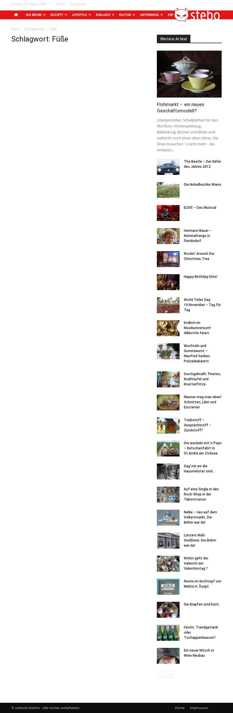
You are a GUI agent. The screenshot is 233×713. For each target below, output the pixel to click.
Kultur (125, 15)
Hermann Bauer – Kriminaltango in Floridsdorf (198, 236)
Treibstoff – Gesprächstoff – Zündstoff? (197, 425)
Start (15, 28)
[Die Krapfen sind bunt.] (168, 610)
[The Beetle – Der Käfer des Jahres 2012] (168, 167)
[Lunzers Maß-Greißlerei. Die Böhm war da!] (168, 541)
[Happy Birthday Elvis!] (168, 282)
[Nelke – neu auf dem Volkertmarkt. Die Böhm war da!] (168, 518)
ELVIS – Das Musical (200, 208)
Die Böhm (33, 15)
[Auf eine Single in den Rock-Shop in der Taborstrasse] (168, 495)
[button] (197, 20)
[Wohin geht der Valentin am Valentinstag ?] (168, 564)
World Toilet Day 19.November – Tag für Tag (202, 305)
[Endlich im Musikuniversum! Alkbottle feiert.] (168, 328)
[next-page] (169, 674)
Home (60, 4)
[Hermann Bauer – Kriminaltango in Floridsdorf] (168, 236)
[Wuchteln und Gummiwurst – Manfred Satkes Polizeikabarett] (168, 351)
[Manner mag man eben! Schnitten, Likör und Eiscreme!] (168, 402)
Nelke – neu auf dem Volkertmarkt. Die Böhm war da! (200, 517)
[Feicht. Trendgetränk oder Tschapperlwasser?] (168, 633)
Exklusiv (103, 15)
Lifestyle (79, 15)
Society (56, 15)
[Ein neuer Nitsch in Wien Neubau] (168, 656)
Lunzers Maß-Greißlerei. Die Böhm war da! (200, 540)
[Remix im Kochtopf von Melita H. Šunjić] (168, 587)
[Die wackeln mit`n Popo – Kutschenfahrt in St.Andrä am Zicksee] (168, 448)
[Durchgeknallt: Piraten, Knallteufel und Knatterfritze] (168, 379)
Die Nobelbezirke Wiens (202, 185)
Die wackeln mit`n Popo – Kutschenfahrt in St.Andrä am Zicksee (203, 448)
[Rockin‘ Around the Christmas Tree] (168, 259)
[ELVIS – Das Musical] (168, 213)
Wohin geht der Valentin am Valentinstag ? (196, 563)
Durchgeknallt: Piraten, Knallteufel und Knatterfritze (202, 379)
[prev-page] (160, 674)
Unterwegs (149, 15)
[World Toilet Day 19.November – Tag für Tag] (168, 305)
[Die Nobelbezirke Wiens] (168, 190)
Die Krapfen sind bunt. (202, 604)
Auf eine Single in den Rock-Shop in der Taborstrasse (201, 494)
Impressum (78, 4)
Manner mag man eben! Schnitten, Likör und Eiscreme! (202, 402)
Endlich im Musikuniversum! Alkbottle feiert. (197, 328)
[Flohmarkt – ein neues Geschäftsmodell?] (189, 74)
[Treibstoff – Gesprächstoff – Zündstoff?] (168, 425)
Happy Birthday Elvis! (200, 277)
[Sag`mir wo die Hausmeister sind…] (168, 472)
